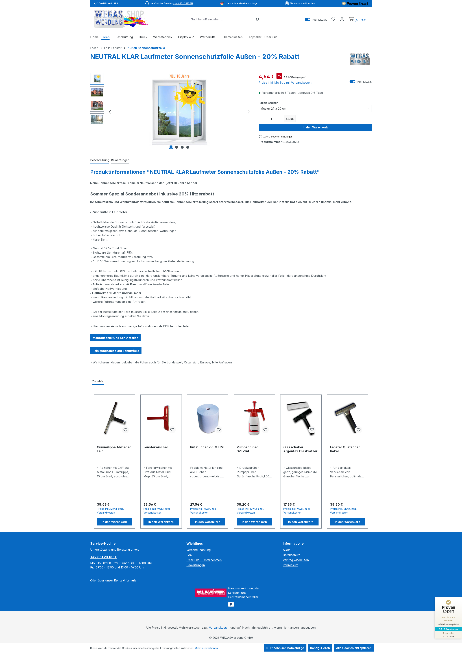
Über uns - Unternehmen (204, 560)
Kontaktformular (126, 580)
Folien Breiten (268, 103)
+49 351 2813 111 (184, 3)
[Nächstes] (248, 111)
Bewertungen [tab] (120, 160)
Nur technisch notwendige (285, 648)
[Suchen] (257, 19)
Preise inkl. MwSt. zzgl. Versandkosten (285, 82)
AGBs (286, 550)
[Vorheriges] (110, 111)
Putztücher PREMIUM (207, 447)
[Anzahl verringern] (262, 118)
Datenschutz (291, 555)
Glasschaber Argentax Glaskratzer (300, 449)
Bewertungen (195, 565)
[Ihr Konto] (342, 19)
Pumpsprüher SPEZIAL (247, 449)
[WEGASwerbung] (360, 59)
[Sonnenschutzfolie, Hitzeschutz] (179, 111)
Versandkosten (219, 627)
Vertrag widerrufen (296, 560)
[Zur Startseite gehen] (121, 19)
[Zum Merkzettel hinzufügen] (125, 429)
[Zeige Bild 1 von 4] (170, 147)
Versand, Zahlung (198, 550)
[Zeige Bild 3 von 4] (182, 147)
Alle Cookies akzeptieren (354, 648)
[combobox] (221, 19)
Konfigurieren (320, 648)
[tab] (99, 160)
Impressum (290, 565)
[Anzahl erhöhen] (280, 118)
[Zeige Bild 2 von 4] (176, 147)
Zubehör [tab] (98, 381)
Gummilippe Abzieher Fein (114, 449)
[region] (171, 111)
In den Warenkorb (315, 127)
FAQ (189, 555)
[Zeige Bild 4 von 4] (187, 147)
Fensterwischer (155, 447)
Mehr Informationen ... (207, 648)
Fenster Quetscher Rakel (345, 449)
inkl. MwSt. (315, 19)
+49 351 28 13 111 (103, 557)
